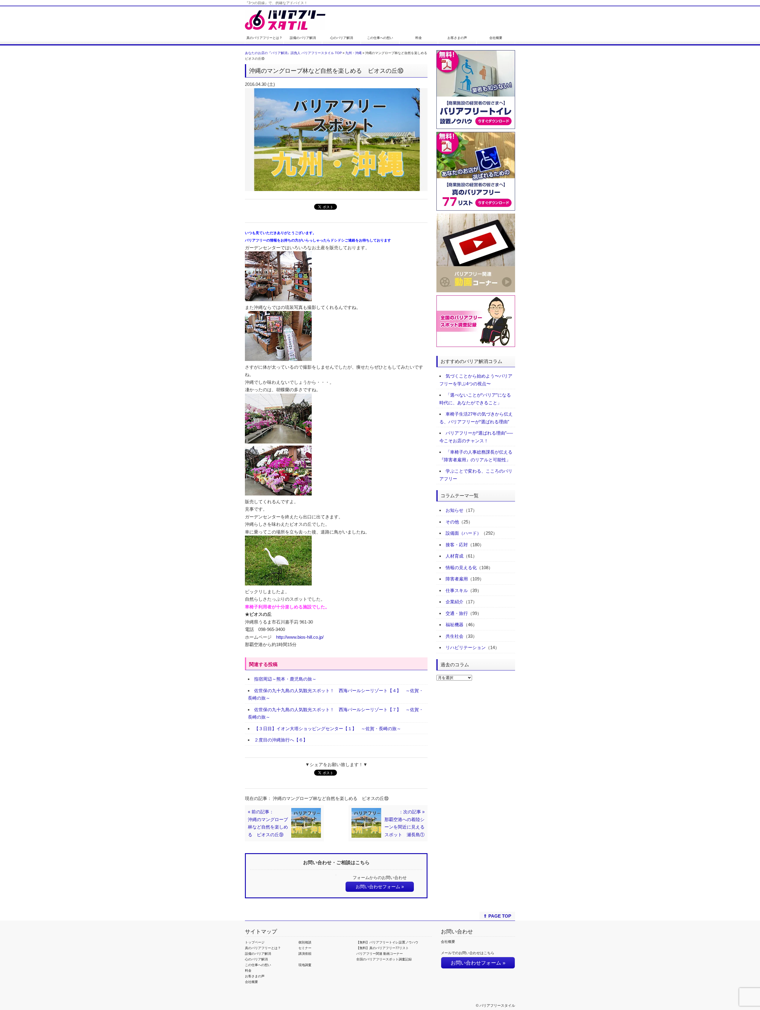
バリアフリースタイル (497, 1005)
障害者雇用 (457, 578)
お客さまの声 (457, 38)
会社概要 (495, 38)
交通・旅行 (457, 613)
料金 (418, 38)
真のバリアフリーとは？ (264, 38)
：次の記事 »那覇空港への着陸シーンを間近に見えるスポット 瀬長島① (404, 823)
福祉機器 (454, 624)
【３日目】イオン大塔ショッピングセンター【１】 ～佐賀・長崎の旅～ (327, 728)
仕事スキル (457, 590)
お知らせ (454, 510)
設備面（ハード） (463, 533)
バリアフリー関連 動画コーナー (379, 953)
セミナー (304, 948)
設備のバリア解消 (303, 38)
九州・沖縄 (353, 53)
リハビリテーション (466, 647)
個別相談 (304, 942)
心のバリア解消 (341, 38)
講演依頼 (304, 953)
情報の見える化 (461, 567)
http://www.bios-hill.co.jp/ (300, 637)
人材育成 (454, 555)
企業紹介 (454, 601)
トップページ (255, 942)
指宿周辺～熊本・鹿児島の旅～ (285, 678)
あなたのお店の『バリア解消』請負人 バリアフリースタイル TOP (293, 53)
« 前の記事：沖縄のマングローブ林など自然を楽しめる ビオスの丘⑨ (268, 823)
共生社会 (454, 636)
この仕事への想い (380, 38)
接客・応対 (457, 544)
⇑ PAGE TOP (497, 916)
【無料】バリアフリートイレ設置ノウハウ (387, 942)
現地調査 (304, 965)
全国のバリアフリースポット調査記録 (384, 959)
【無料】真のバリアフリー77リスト (382, 948)
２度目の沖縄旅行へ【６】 (281, 739)
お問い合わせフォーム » (380, 886)
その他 (452, 521)
